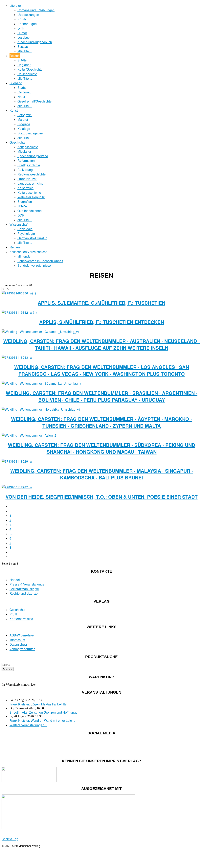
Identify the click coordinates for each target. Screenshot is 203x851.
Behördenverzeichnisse (34, 265)
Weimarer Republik (31, 197)
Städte (22, 60)
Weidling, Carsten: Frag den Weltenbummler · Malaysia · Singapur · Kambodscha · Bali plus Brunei (101, 474)
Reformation (26, 160)
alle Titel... (24, 51)
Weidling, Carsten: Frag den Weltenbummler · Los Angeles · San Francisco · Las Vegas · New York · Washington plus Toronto (101, 370)
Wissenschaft (19, 224)
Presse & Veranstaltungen (28, 584)
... (11, 533)
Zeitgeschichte (27, 147)
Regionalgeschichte (31, 174)
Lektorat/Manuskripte (24, 588)
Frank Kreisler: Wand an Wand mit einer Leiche (42, 720)
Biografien (24, 201)
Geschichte (17, 142)
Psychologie (26, 233)
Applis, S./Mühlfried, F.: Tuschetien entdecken (101, 322)
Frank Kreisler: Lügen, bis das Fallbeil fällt (39, 704)
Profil (13, 614)
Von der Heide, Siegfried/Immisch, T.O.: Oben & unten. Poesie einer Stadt (102, 496)
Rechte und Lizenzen (24, 593)
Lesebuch (24, 37)
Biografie (23, 124)
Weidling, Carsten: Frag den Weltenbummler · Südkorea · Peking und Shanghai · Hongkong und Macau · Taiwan (101, 448)
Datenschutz (18, 644)
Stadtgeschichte (28, 165)
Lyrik (20, 28)
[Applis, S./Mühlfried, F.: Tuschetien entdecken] (19, 312)
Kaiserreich (25, 188)
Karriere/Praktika (21, 618)
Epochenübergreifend (32, 156)
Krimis (21, 19)
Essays (22, 46)
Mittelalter (24, 151)
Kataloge (23, 128)
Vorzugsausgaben (30, 133)
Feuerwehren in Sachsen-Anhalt (40, 261)
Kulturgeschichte (29, 192)
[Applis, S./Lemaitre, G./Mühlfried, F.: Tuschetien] (19, 293)
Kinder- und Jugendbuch (34, 42)
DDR (21, 215)
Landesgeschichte (30, 183)
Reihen (15, 247)
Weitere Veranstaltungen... (28, 725)
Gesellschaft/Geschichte (34, 101)
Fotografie (24, 115)
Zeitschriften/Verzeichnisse (28, 251)
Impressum (17, 639)
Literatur (15, 5)
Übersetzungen (28, 14)
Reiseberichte (27, 74)
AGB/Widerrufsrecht (23, 635)
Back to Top (10, 839)
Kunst (14, 110)
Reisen (15, 55)
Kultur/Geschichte (29, 69)
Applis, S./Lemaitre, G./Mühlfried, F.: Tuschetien (101, 302)
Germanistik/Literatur (32, 238)
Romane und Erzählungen (36, 10)
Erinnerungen (27, 23)
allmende (24, 256)
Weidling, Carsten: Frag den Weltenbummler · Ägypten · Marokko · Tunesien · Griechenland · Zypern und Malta (101, 422)
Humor (22, 33)
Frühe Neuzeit (27, 178)
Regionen (24, 64)
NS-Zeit (22, 206)
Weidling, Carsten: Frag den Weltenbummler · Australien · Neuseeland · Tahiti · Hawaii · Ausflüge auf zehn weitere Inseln (101, 344)
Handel (15, 579)
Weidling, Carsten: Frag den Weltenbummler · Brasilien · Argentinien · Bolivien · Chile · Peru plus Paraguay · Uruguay (101, 396)
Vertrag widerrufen (22, 649)
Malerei (22, 119)
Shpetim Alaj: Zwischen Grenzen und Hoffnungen (44, 712)
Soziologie (25, 229)
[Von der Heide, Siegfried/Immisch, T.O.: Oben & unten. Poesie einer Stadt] (17, 487)
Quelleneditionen (29, 210)
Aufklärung (25, 169)
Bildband (16, 83)
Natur (21, 96)
